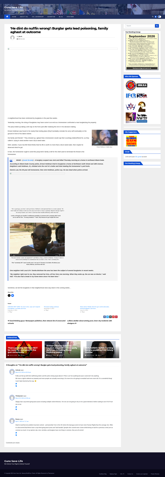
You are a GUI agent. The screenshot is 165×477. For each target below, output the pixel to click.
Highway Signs (113, 474)
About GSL (24, 16)
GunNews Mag (102, 474)
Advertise (51, 16)
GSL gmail (138, 156)
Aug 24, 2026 (13, 355)
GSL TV (122, 474)
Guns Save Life (13, 7)
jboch (20, 36)
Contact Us (130, 474)
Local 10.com (28, 160)
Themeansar (51, 473)
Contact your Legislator (142, 474)
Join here (70, 16)
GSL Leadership (38, 16)
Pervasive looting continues (51, 306)
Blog (61, 16)
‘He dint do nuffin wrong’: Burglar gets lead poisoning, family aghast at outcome (59, 30)
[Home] (7, 17)
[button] (152, 16)
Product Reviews (155, 474)
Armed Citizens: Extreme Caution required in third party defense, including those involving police (61, 348)
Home (14, 16)
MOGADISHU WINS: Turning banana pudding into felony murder (99, 350)
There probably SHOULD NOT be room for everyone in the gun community (23, 350)
